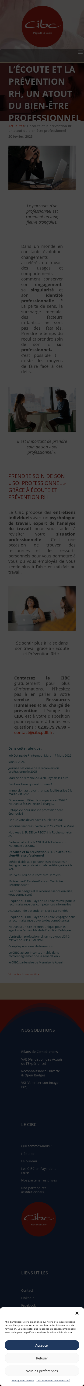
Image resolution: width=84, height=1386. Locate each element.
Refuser (42, 1358)
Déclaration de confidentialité (53, 1380)
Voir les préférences (42, 1371)
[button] (77, 1313)
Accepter (42, 1345)
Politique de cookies (23, 1380)
